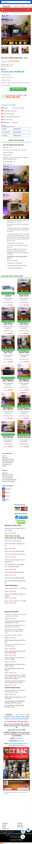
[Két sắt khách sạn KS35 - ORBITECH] (8, 398)
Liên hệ (4, 825)
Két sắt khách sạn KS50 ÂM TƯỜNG (24, 352)
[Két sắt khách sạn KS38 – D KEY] (8, 313)
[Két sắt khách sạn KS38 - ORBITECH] (24, 370)
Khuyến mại (5, 828)
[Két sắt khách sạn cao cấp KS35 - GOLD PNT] (24, 426)
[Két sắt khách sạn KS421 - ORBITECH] (8, 370)
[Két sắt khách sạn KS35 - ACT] (4, 50)
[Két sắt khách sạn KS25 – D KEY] (8, 341)
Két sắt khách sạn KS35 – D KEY (24, 323)
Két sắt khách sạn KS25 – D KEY (8, 352)
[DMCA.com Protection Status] (19, 522)
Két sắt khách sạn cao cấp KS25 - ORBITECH (23, 408)
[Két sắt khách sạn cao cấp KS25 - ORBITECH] (24, 398)
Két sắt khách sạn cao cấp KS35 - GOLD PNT (24, 437)
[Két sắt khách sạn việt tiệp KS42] (8, 285)
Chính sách (20, 827)
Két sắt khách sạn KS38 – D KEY (8, 323)
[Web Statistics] (3, 843)
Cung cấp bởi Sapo (16, 840)
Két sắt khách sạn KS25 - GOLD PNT (8, 437)
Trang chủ (5, 823)
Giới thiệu (19, 823)
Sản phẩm (20, 825)
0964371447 (20, 741)
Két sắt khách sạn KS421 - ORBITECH (8, 380)
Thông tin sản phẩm (8, 105)
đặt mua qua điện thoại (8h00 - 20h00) (16, 96)
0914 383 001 (19, 738)
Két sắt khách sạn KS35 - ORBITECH (8, 408)
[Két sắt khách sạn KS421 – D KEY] (24, 285)
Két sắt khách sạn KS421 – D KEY (24, 295)
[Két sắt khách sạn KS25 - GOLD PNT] (8, 426)
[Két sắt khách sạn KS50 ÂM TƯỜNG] (24, 341)
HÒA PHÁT (12, 64)
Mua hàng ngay (18, 89)
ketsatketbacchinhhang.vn (17, 835)
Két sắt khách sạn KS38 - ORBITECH (24, 380)
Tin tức (4, 827)
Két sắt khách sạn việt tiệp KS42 (8, 295)
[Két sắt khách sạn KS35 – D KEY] (24, 313)
